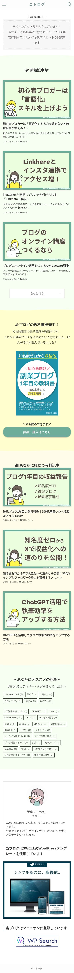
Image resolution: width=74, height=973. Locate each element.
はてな (26, 730)
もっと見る (37, 293)
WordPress (58, 724)
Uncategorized (13, 694)
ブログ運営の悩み (44, 736)
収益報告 (10, 749)
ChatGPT (38, 711)
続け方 (45, 701)
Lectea (24, 724)
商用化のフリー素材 (45, 749)
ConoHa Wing (13, 717)
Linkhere (40, 724)
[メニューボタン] (4, 4)
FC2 (30, 717)
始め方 (32, 694)
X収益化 (10, 730)
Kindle (9, 724)
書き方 (47, 694)
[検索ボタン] (69, 4)
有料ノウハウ (12, 701)
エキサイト (42, 730)
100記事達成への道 (15, 711)
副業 (36, 742)
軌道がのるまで (43, 755)
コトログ (37, 4)
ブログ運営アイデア (16, 742)
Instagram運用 (48, 717)
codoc (54, 711)
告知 (25, 749)
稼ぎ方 (31, 701)
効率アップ (52, 742)
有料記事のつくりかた (17, 755)
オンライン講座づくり (17, 736)
